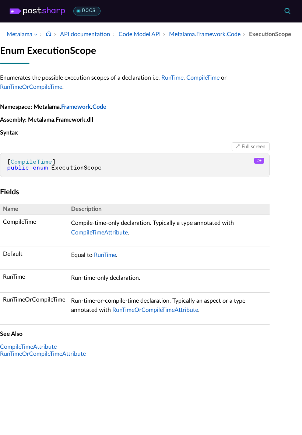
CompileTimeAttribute (99, 233)
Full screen (254, 146)
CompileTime (203, 78)
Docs (89, 10)
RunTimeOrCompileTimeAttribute (155, 310)
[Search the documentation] (287, 11)
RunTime (172, 78)
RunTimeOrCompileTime (31, 87)
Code (99, 107)
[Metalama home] (37, 11)
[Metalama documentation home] (49, 34)
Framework (76, 107)
